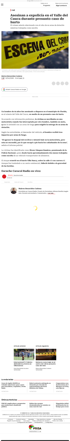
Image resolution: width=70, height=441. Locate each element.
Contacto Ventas (21, 419)
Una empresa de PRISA (35, 427)
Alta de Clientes (58, 419)
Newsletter (31, 419)
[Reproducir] (4, 177)
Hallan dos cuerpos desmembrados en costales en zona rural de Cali (39, 405)
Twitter (58, 83)
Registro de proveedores (14, 421)
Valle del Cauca (18, 182)
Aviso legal (26, 421)
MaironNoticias (23, 76)
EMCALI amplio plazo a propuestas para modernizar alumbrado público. (13, 405)
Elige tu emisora (61, 5)
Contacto (10, 419)
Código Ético (49, 422)
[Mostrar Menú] (2, 4)
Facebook (53, 83)
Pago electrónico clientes (44, 419)
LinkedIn (62, 83)
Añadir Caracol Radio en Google (16, 89)
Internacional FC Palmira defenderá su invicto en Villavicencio (23, 364)
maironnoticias (26, 76)
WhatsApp (67, 83)
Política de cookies (57, 421)
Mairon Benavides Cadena (11, 76)
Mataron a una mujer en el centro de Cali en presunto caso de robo (46, 364)
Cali (13, 10)
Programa (46, 5)
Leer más (50, 193)
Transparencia (38, 422)
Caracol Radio (8, 5)
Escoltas (30, 182)
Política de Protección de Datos (41, 421)
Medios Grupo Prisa (35, 431)
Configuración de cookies (24, 422)
